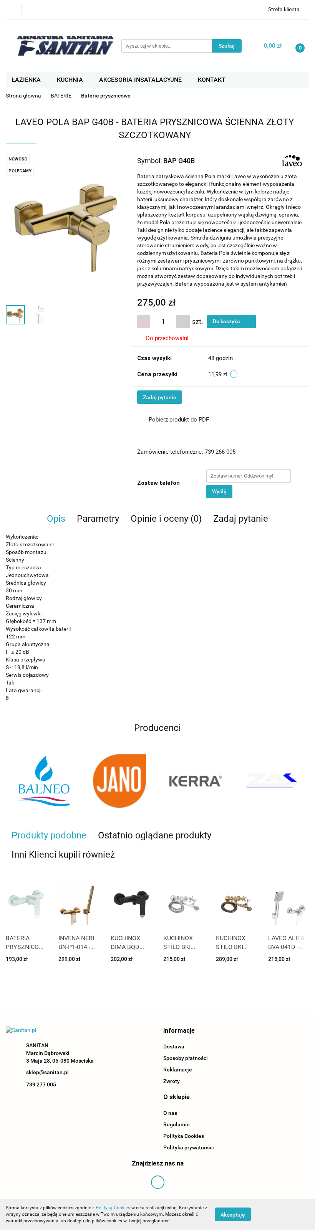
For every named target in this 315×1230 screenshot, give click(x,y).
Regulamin (176, 1124)
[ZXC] (196, 781)
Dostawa (173, 1046)
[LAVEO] (292, 160)
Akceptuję (232, 1215)
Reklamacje (177, 1069)
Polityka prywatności (188, 1147)
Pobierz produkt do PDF (179, 419)
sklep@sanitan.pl (47, 1072)
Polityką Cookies (113, 1207)
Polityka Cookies (183, 1136)
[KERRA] (120, 781)
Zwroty (171, 1081)
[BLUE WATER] (272, 781)
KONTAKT (211, 79)
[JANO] (44, 781)
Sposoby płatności (185, 1058)
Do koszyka (227, 321)
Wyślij (219, 491)
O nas (170, 1113)
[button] (179, 1031)
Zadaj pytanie (159, 397)
